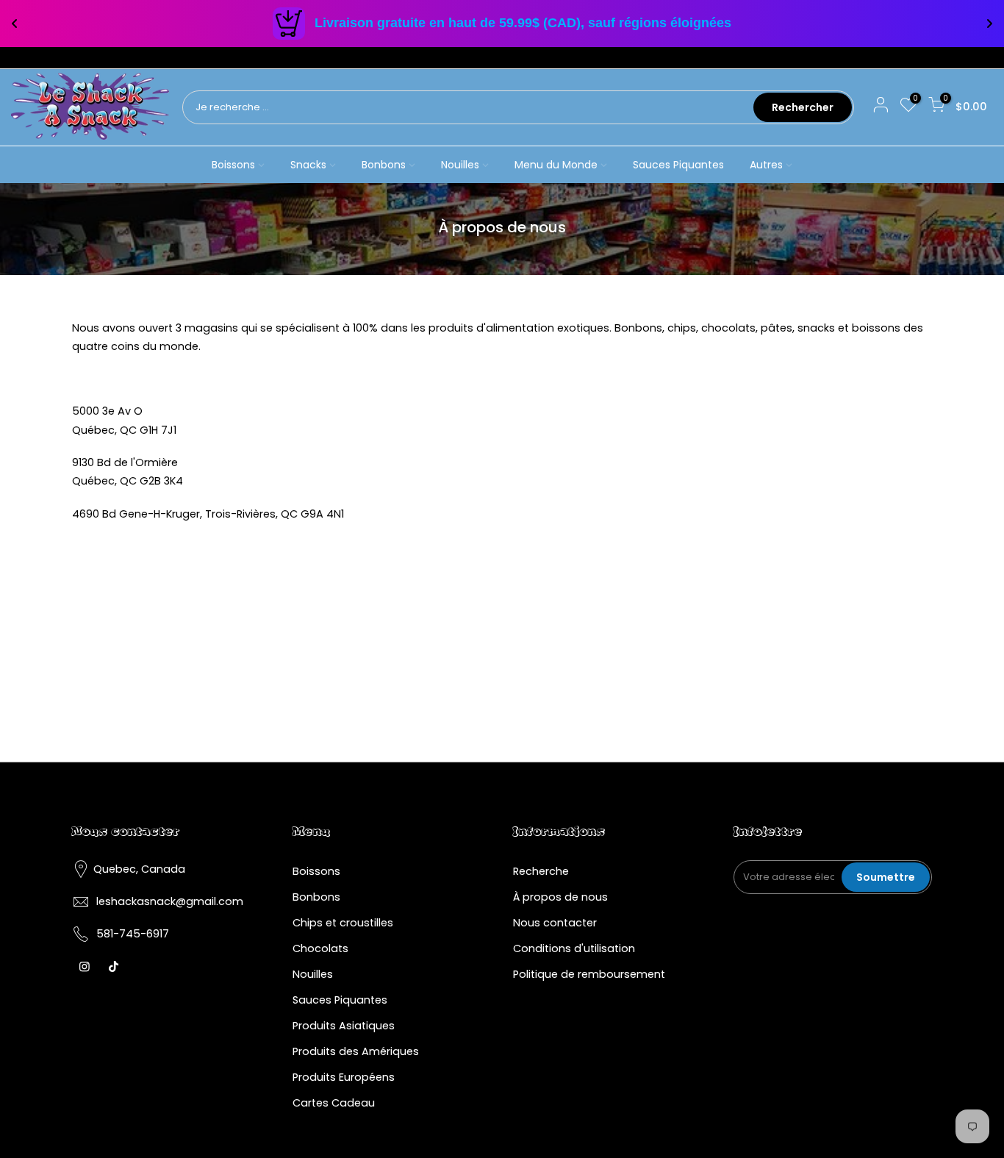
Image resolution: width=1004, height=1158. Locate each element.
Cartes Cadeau (334, 1103)
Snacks (308, 164)
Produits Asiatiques (344, 1025)
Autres (766, 164)
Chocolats (320, 948)
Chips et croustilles (343, 922)
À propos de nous (560, 897)
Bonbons (384, 164)
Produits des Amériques (356, 1051)
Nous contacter (555, 922)
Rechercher (802, 107)
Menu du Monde (556, 164)
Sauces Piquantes (678, 164)
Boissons (233, 164)
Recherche (541, 871)
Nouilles (460, 164)
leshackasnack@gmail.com (169, 901)
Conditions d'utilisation (574, 948)
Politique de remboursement (589, 974)
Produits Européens (344, 1077)
